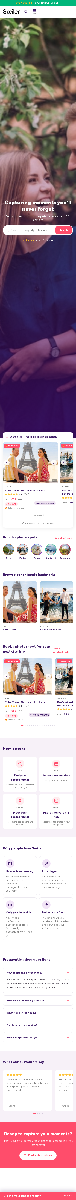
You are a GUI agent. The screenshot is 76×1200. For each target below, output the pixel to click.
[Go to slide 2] (25, 725)
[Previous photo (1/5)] (7, 462)
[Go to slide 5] (31, 725)
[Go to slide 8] (37, 725)
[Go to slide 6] (33, 725)
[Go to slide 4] (29, 725)
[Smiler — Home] (11, 11)
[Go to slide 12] (46, 725)
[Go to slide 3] (27, 725)
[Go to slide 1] (22, 725)
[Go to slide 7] (35, 725)
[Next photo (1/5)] (54, 462)
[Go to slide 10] (42, 725)
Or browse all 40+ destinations (39, 523)
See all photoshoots (61, 650)
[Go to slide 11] (44, 725)
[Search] (25, 11)
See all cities (62, 538)
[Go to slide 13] (48, 725)
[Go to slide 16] (54, 725)
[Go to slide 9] (39, 725)
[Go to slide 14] (50, 725)
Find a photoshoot (40, 1155)
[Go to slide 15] (52, 725)
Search (63, 230)
